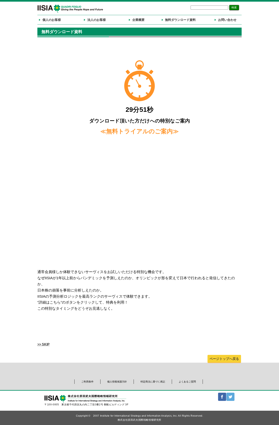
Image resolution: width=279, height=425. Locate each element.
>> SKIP (43, 344)
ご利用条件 (87, 381)
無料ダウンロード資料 (180, 19)
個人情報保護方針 (117, 381)
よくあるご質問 (187, 381)
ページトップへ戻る (224, 358)
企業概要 (138, 19)
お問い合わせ (227, 19)
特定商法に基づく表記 (153, 381)
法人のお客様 (96, 19)
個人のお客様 (51, 19)
